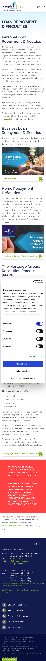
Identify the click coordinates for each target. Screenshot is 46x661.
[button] (44, 5)
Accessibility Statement (9, 657)
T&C (8, 654)
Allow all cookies (23, 364)
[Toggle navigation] (32, 5)
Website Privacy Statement (32, 654)
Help (3, 654)
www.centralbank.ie (24, 383)
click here (12, 119)
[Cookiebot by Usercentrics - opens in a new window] (32, 281)
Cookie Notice (16, 654)
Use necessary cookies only (23, 378)
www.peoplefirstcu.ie (18, 564)
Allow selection (23, 371)
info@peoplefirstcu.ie (19, 561)
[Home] (10, 6)
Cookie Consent (9, 659)
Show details (32, 356)
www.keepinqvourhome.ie (13, 526)
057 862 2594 (15, 558)
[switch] (39, 331)
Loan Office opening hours (12, 590)
